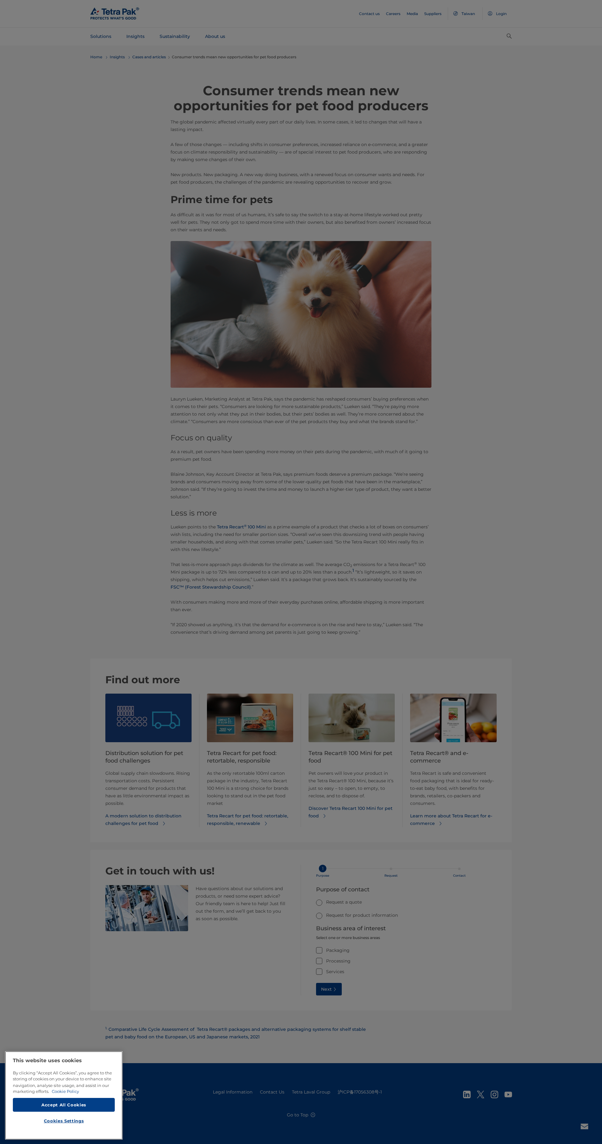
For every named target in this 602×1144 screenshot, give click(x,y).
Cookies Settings (64, 1120)
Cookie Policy (65, 1091)
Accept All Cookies (63, 1104)
